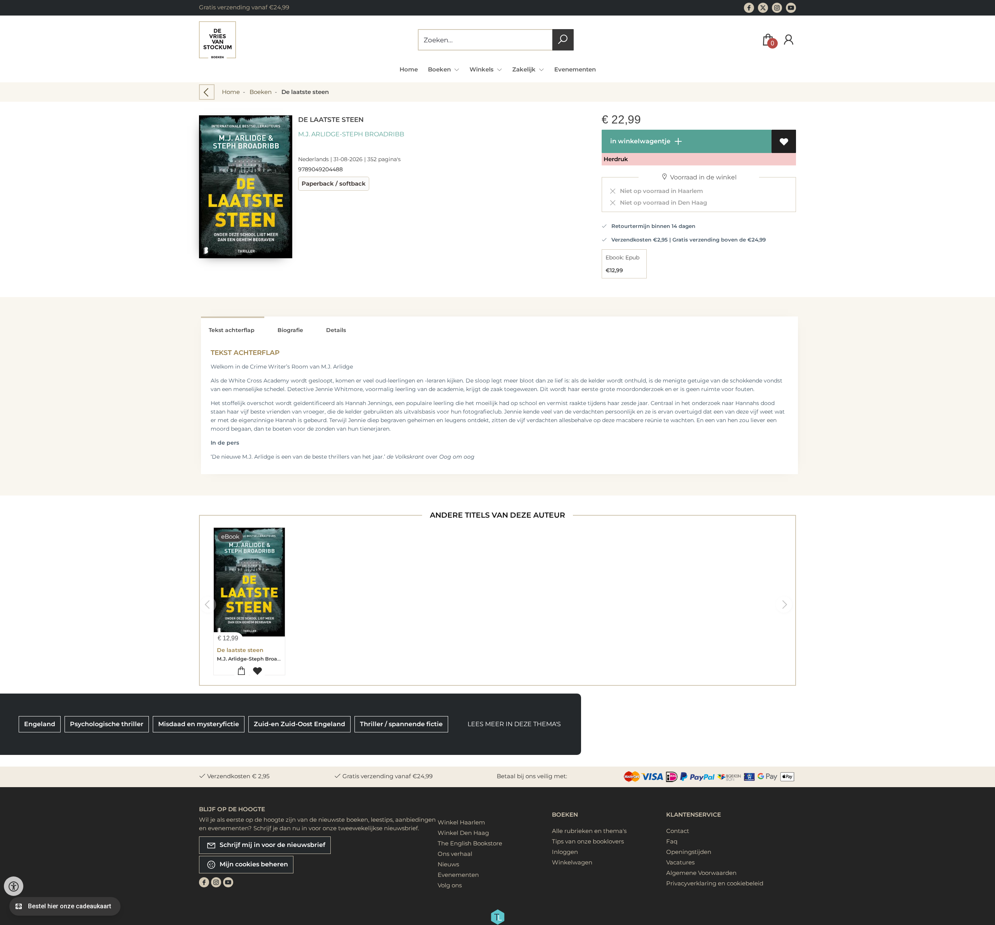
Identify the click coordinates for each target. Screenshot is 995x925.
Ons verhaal (455, 853)
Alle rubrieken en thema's (589, 831)
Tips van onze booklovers (588, 841)
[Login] (788, 39)
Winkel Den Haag (463, 832)
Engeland (39, 724)
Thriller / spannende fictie (401, 724)
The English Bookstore (470, 843)
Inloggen (565, 851)
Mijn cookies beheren (253, 864)
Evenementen (575, 69)
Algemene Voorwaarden (701, 872)
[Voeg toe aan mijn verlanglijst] (784, 141)
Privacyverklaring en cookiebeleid (714, 883)
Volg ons (450, 885)
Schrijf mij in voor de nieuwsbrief (271, 844)
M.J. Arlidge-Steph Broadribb (351, 134)
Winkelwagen (572, 862)
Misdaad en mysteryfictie (198, 724)
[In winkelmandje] (241, 671)
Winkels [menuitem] (482, 69)
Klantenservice (693, 814)
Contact (677, 831)
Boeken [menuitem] (440, 69)
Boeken (261, 92)
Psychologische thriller (106, 724)
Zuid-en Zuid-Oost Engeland (299, 724)
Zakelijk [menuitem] (524, 69)
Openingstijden (688, 851)
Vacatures (680, 862)
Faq (671, 841)
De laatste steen (240, 650)
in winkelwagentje (639, 141)
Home (409, 69)
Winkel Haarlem (461, 822)
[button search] (563, 39)
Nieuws (448, 864)
